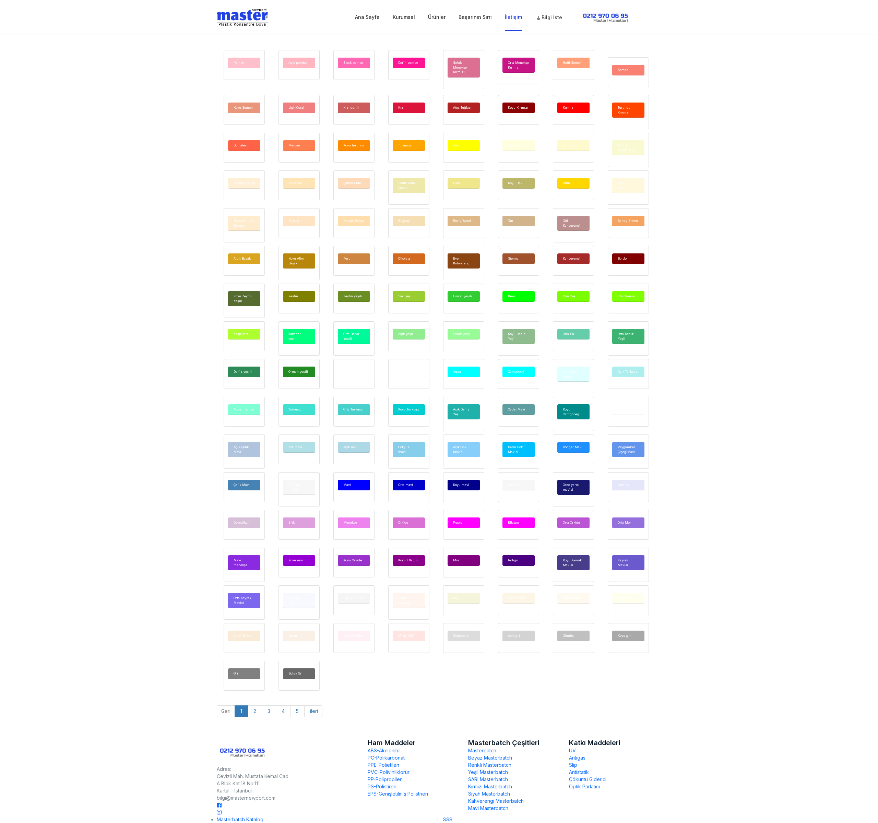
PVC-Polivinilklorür (389, 772)
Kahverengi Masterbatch (496, 801)
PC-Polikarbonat (386, 758)
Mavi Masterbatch (488, 808)
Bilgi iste (551, 17)
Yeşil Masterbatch (488, 772)
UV (572, 750)
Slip (573, 765)
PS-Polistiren (382, 786)
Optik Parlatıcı (584, 786)
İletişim (513, 17)
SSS (447, 819)
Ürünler (437, 17)
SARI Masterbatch (488, 779)
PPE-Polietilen (383, 765)
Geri (225, 711)
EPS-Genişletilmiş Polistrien (398, 794)
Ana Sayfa (367, 17)
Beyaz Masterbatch (490, 758)
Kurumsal (404, 17)
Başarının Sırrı (475, 17)
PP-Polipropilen (385, 779)
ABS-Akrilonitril (384, 750)
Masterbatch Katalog (240, 819)
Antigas (577, 758)
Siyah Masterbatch (489, 794)
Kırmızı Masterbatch (490, 786)
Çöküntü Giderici (587, 779)
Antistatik (579, 772)
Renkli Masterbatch (489, 765)
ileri (313, 711)
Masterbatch (482, 750)
